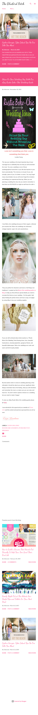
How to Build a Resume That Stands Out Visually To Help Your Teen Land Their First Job (17, 552)
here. (5, 402)
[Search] (31, 3)
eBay (17, 425)
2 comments (12, 562)
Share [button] (4, 64)
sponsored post (24, 428)
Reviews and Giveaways (10, 428)
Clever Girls (11, 425)
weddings (5, 430)
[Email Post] (3, 434)
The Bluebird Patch (13, 4)
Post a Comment (13, 64)
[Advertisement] (19, 501)
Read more (32, 562)
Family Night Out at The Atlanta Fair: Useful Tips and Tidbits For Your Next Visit (17, 599)
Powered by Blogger (20, 701)
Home (4, 8)
